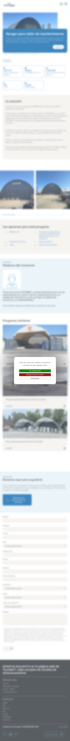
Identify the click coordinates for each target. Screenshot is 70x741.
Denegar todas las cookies (35, 374)
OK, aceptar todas (35, 371)
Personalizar (35, 378)
